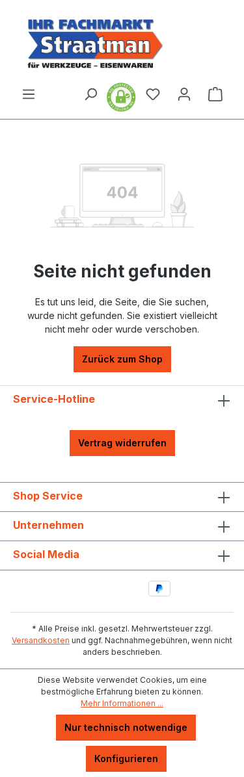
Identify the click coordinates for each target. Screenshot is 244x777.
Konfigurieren (126, 758)
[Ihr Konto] (184, 94)
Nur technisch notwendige (125, 727)
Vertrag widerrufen (122, 442)
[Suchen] (90, 94)
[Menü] (28, 94)
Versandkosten (41, 640)
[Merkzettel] (153, 94)
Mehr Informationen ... (122, 703)
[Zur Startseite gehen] (122, 43)
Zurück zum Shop (122, 358)
